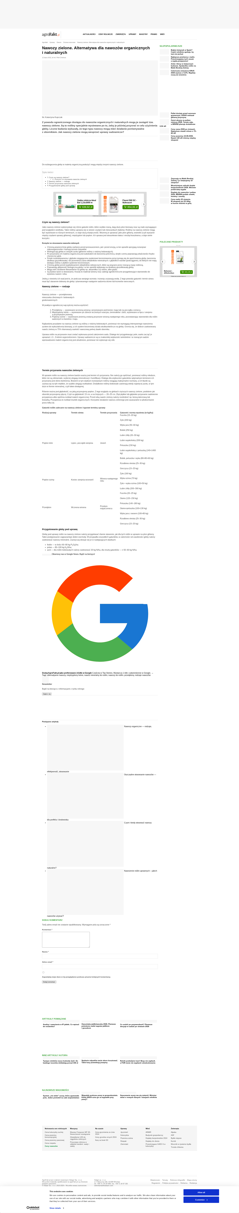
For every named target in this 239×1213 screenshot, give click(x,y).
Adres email (47, 962)
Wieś (162, 34)
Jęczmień (124, 1132)
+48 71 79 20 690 (104, 1184)
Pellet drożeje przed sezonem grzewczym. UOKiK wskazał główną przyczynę (183, 115)
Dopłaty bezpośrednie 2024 (156, 1138)
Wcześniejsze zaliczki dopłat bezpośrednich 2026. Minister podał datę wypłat (183, 187)
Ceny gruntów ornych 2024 (106, 1137)
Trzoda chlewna (177, 1147)
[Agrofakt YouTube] (189, 34)
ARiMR (148, 1132)
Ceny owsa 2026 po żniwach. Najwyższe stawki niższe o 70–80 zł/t (184, 131)
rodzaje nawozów (143, 675)
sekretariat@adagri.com (103, 1186)
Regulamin (156, 1183)
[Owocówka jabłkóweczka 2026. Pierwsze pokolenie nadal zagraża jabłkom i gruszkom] (91, 1021)
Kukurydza (124, 1135)
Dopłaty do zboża (152, 1141)
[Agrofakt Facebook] (176, 34)
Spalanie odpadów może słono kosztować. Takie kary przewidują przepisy (100, 1061)
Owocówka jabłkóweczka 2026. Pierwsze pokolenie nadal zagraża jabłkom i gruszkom (99, 1026)
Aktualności (89, 34)
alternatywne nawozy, (57, 675)
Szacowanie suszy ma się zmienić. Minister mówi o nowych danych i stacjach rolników (138, 1096)
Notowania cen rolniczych (56, 1129)
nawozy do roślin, (116, 675)
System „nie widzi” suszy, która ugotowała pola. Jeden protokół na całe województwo (61, 1097)
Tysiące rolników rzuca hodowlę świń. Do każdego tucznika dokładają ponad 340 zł (60, 1062)
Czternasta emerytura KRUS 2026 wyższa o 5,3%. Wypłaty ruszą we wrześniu (183, 73)
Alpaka (173, 1132)
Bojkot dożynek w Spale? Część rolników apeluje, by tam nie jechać (182, 52)
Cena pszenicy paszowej (54, 1140)
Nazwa (45, 952)
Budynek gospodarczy (154, 1135)
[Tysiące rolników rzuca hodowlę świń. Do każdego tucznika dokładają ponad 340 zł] (61, 1058)
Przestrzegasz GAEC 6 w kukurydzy (155, 1145)
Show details (55, 1208)
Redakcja (193, 1183)
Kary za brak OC (101, 1140)
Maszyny (143, 34)
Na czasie (99, 1129)
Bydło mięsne (176, 1138)
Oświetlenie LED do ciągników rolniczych (78, 1138)
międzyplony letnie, (75, 675)
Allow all (201, 1192)
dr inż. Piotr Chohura (59, 57)
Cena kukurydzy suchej (54, 1132)
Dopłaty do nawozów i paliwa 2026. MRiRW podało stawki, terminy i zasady (183, 194)
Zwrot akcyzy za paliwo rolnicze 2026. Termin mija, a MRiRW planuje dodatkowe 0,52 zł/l (177, 123)
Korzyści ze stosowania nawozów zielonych (71, 179)
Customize (200, 1200)
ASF (172, 1135)
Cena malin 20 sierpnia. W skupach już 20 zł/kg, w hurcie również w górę (181, 201)
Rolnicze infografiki (177, 1180)
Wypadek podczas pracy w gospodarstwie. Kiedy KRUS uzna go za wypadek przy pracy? (100, 1097)
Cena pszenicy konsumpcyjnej (51, 1136)
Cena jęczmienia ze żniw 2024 (105, 1133)
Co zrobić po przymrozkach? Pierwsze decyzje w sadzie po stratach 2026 (136, 1025)
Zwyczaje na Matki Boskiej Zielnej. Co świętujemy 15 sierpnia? (182, 180)
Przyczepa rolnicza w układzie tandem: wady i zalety (79, 1144)
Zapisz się (47, 694)
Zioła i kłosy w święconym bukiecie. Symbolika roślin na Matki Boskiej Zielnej (183, 66)
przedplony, (129, 675)
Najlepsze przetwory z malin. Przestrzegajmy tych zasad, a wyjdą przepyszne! (183, 59)
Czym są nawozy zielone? (59, 177)
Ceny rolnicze (105, 34)
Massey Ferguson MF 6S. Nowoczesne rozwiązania (80, 1133)
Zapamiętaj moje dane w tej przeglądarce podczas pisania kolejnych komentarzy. (76, 977)
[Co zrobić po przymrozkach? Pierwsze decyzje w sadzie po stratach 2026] (138, 1022)
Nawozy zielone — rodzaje (59, 181)
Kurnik (173, 1141)
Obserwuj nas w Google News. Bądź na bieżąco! (73, 554)
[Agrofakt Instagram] (182, 34)
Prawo (154, 34)
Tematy (165, 1180)
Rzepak (123, 1141)
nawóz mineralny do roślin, (96, 675)
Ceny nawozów (51, 1146)
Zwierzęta (121, 34)
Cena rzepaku (50, 1143)
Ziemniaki (124, 1144)
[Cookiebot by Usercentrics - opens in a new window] (33, 1208)
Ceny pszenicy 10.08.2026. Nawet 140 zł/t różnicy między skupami (183, 138)
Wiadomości (155, 1180)
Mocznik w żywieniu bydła (181, 1144)
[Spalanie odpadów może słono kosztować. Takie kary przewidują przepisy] (90, 1057)
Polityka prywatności (170, 1183)
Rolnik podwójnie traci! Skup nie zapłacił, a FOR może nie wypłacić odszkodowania (137, 1062)
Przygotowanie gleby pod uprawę (62, 186)
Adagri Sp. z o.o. (75, 1180)
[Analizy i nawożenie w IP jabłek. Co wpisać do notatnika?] (61, 1022)
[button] (194, 34)
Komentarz (47, 930)
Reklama (183, 1183)
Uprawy (132, 34)
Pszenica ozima (126, 1138)
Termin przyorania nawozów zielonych (64, 183)
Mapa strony (192, 1180)
